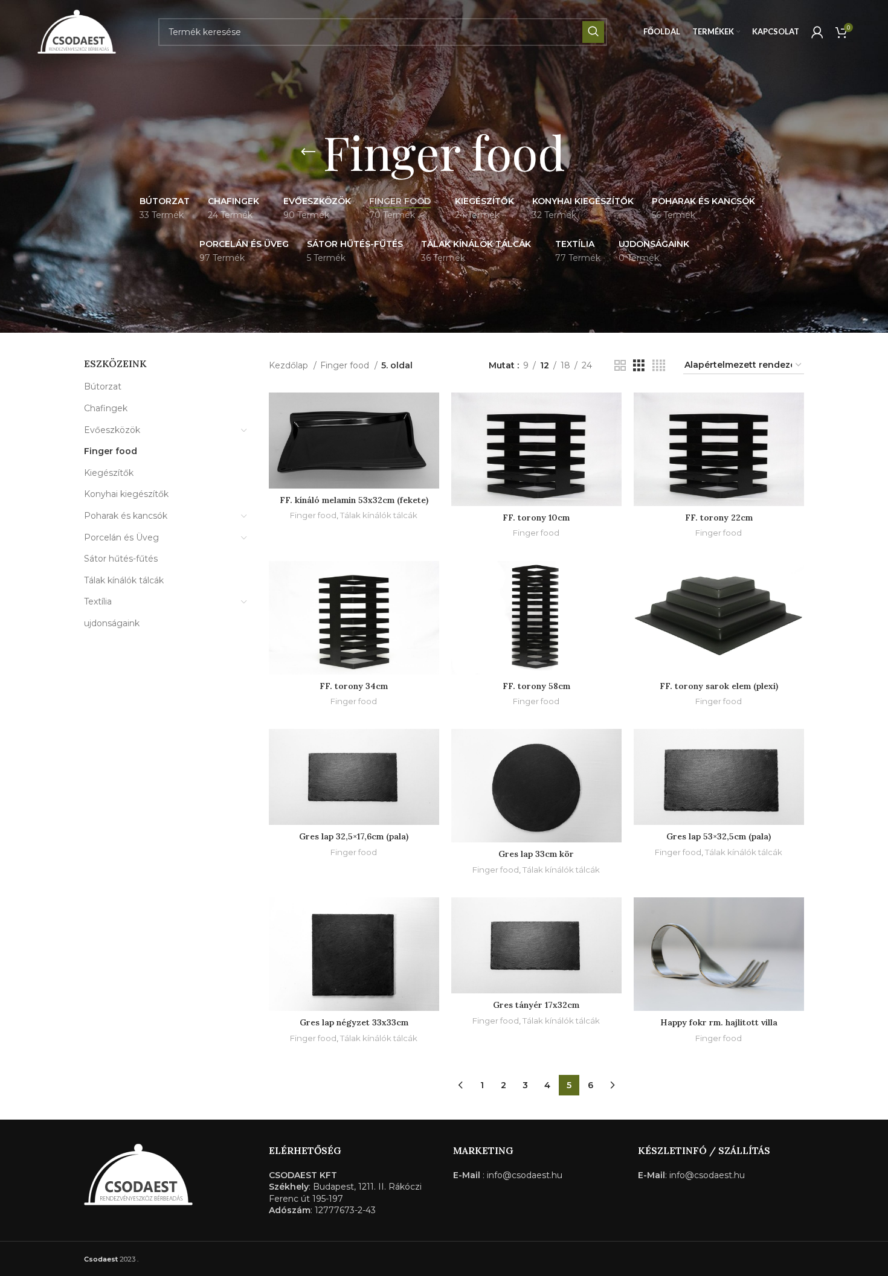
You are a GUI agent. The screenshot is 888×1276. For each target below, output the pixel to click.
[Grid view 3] (639, 365)
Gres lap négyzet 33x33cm (354, 1022)
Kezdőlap (289, 365)
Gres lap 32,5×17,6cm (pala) (353, 836)
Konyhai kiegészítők (126, 494)
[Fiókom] (817, 32)
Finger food (110, 451)
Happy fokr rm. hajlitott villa (718, 1022)
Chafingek (105, 408)
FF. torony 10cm (536, 517)
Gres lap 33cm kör (536, 853)
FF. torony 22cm (719, 517)
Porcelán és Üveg (121, 537)
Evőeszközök (112, 430)
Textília (98, 601)
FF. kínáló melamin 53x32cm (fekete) (354, 500)
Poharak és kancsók (125, 515)
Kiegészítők (109, 472)
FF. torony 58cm (536, 686)
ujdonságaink (112, 623)
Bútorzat (102, 386)
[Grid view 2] (620, 365)
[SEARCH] (593, 32)
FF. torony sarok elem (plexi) (719, 686)
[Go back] (308, 152)
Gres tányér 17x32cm (536, 1004)
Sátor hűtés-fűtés (121, 558)
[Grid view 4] (658, 365)
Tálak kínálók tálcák (124, 580)
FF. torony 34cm (354, 686)
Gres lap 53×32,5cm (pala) (718, 836)
